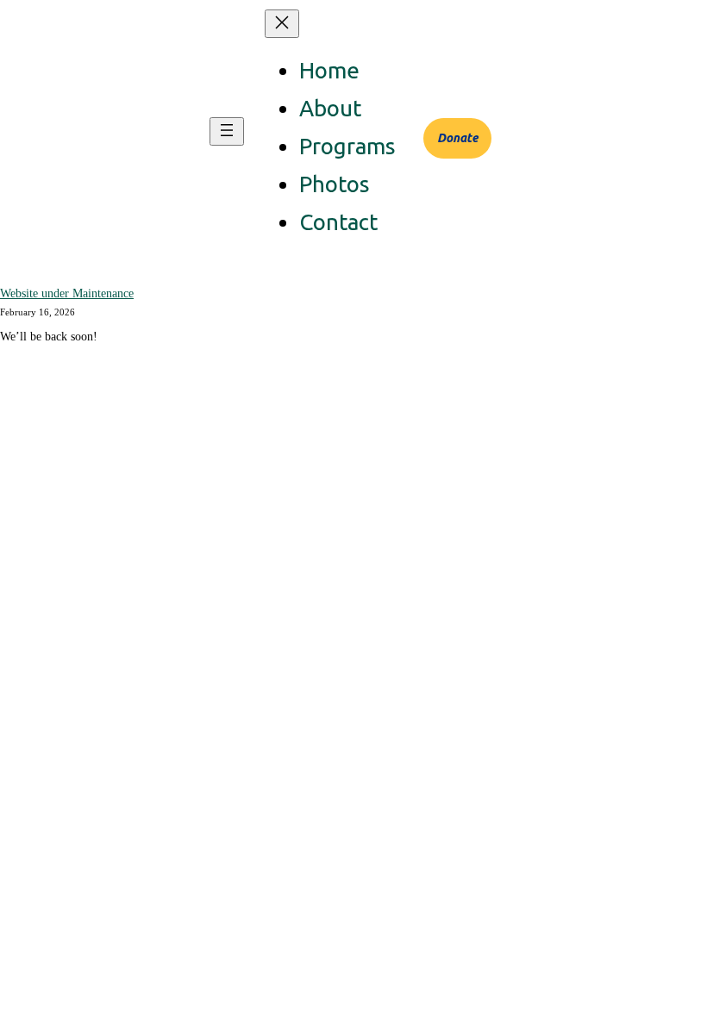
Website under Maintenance (67, 293)
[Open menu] (227, 131)
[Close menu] (282, 23)
